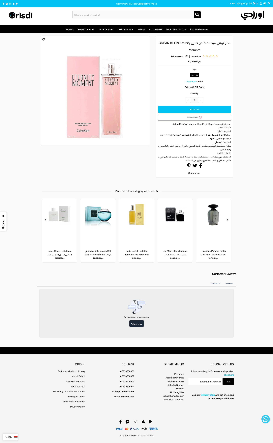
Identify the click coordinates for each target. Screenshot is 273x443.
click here (229, 375)
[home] (264, 3)
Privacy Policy (77, 406)
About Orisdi (78, 376)
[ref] (7, 3)
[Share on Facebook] (200, 166)
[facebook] (3, 3)
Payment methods (75, 381)
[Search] (197, 14)
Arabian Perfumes (86, 29)
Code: (201, 87)
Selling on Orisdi (76, 396)
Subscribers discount (176, 29)
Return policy (78, 386)
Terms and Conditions (73, 401)
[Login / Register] (261, 3)
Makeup (141, 29)
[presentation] (45, 219)
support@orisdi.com (124, 396)
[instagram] (10, 3)
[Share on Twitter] (195, 166)
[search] (269, 3)
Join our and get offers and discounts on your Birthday (213, 396)
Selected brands (125, 29)
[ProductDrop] (213, 222)
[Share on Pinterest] (189, 166)
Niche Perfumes (106, 29)
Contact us (193, 173)
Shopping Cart (247, 3)
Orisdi (150, 435)
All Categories (155, 29)
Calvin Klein (191, 81)
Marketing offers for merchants (69, 391)
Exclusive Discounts (199, 29)
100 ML (195, 75)
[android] (17, 3)
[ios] (14, 3)
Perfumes (69, 29)
